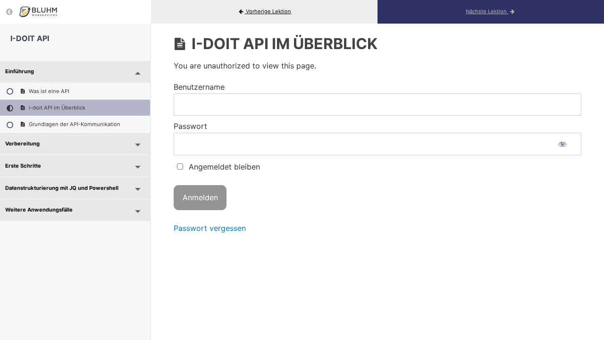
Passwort (190, 126)
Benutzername (199, 87)
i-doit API (29, 38)
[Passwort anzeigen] (562, 144)
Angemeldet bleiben (223, 166)
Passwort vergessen (210, 228)
